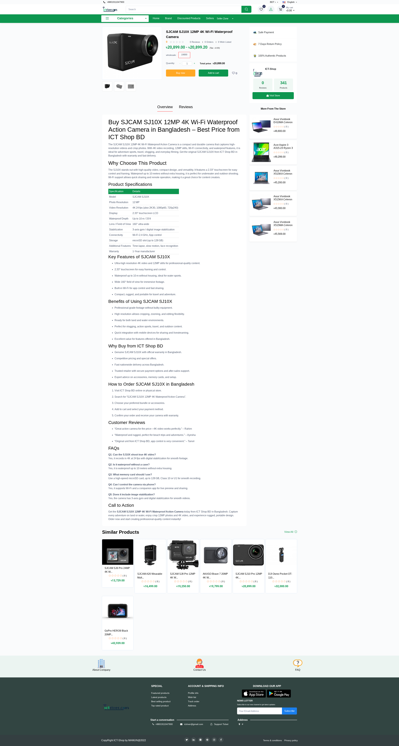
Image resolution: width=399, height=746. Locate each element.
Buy (114, 122)
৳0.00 (289, 9)
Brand (168, 18)
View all (289, 532)
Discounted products (188, 18)
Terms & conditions (272, 740)
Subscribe (289, 711)
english (291, 2)
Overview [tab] (165, 107)
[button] (254, 693)
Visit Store (274, 95)
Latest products (158, 697)
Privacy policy (291, 740)
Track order (193, 701)
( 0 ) (286, 126)
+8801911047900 (115, 2)
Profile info (193, 693)
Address (192, 705)
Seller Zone (223, 18)
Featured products (160, 693)
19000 (184, 54)
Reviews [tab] (186, 107)
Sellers (210, 18)
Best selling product (161, 701)
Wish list (192, 697)
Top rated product (160, 705)
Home (156, 18)
